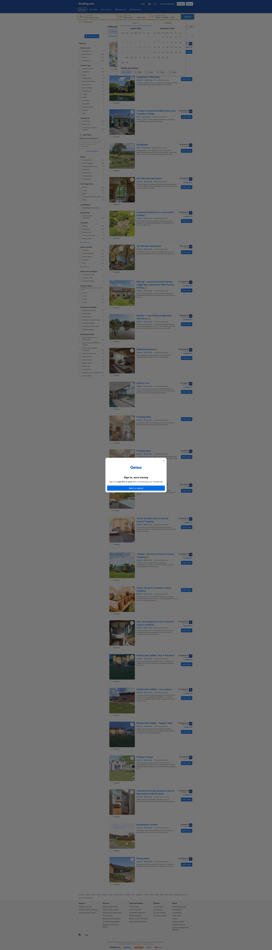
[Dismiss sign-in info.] (164, 461)
